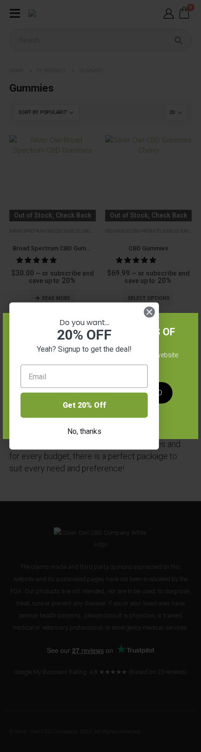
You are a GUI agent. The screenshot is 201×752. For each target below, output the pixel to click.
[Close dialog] (149, 312)
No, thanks (84, 431)
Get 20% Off (84, 405)
